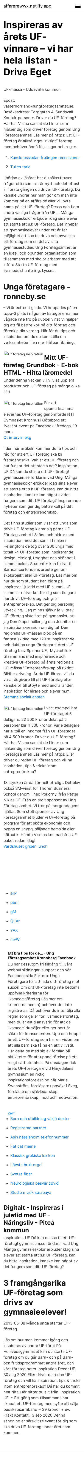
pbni (14, 902)
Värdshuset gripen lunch (25, 846)
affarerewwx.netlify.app (27, 6)
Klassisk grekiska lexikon (32, 1155)
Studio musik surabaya (30, 1192)
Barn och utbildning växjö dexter (40, 1118)
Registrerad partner (28, 1128)
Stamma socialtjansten (24, 697)
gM (13, 911)
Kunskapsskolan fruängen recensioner (45, 157)
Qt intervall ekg (17, 437)
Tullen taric (20, 167)
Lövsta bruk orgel (26, 1164)
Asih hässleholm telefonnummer (39, 1137)
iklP (13, 893)
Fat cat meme (23, 1146)
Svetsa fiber (21, 1174)
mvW (15, 939)
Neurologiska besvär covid (34, 1183)
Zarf (11, 1113)
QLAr (15, 921)
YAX (14, 930)
